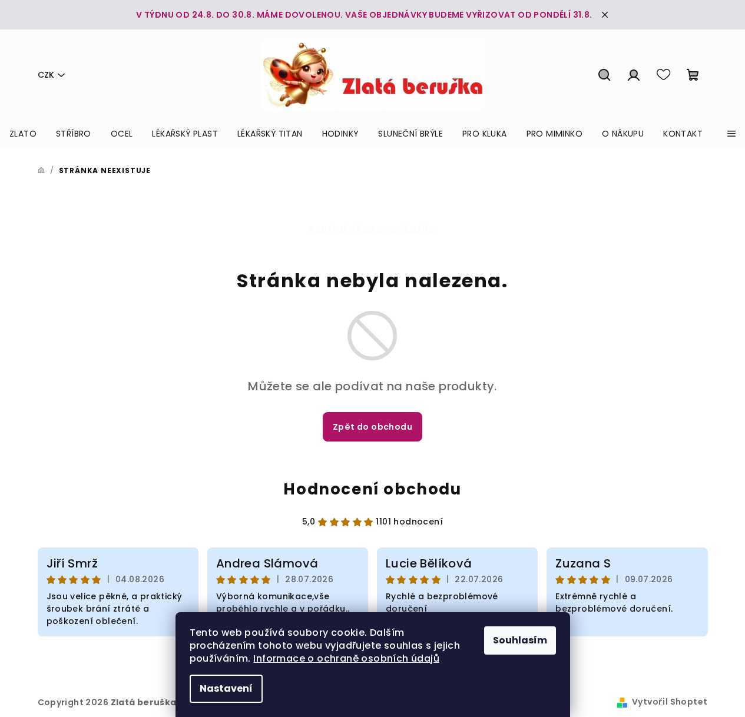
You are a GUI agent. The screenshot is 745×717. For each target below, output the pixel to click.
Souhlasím (520, 640)
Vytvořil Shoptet (669, 702)
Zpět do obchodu (372, 427)
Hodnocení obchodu (372, 489)
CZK (46, 75)
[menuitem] (23, 133)
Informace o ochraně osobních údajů (346, 658)
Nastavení (226, 688)
